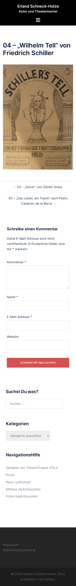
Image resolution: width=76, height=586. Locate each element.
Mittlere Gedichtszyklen (23, 489)
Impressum (11, 545)
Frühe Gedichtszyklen (22, 496)
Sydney (49, 579)
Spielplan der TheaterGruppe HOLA (32, 468)
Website (13, 337)
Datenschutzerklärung (19, 550)
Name (12, 297)
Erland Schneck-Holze (38, 6)
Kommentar (16, 262)
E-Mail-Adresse (19, 317)
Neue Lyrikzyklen (18, 482)
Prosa (10, 475)
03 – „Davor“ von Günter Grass (39, 187)
